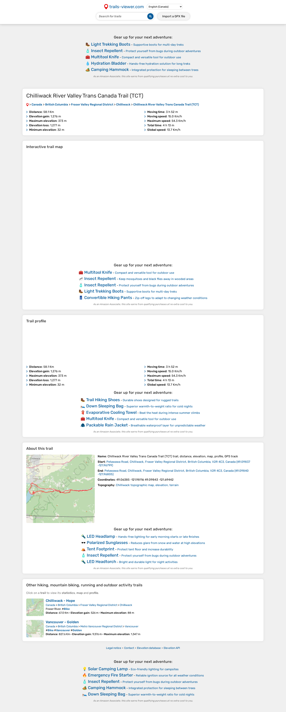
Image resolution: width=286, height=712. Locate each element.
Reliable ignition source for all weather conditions (170, 675)
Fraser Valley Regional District (98, 605)
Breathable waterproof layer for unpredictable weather (168, 425)
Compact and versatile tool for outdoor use (151, 57)
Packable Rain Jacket (107, 425)
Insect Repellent (107, 50)
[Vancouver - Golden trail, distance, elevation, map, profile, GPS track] (35, 628)
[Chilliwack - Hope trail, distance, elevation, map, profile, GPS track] (35, 607)
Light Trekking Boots (110, 44)
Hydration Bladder (108, 63)
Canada (50, 605)
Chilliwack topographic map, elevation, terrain (147, 485)
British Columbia (68, 605)
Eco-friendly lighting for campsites (155, 669)
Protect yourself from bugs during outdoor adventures (163, 51)
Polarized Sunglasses (107, 542)
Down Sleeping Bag (105, 405)
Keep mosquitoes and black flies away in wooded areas (156, 279)
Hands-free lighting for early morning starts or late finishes (158, 537)
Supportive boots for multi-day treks (158, 44)
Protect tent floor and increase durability (145, 549)
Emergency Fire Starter (110, 675)
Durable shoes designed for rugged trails (151, 400)
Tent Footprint (100, 548)
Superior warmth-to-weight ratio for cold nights (159, 406)
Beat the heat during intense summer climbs (169, 413)
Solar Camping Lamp (108, 668)
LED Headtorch (101, 561)
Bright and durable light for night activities (148, 562)
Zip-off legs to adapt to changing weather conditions (171, 298)
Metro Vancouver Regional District (101, 626)
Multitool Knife (105, 56)
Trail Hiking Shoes (103, 399)
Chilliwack (126, 605)
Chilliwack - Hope (60, 601)
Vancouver (131, 626)
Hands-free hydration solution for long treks (159, 63)
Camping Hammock (110, 69)
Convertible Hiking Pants (108, 297)
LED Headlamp (101, 536)
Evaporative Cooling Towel (111, 412)
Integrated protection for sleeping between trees (165, 70)
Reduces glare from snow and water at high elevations (168, 543)
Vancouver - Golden (62, 622)
